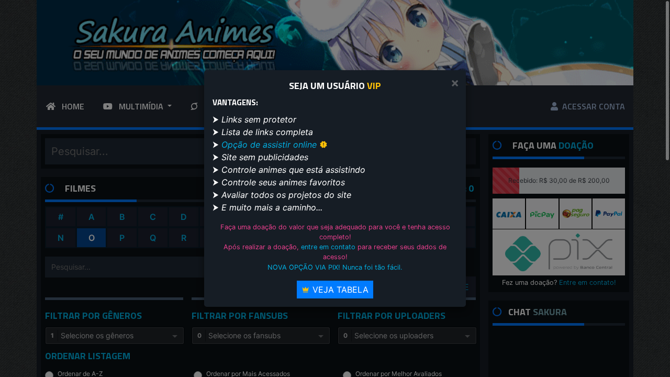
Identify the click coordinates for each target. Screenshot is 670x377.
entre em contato (328, 247)
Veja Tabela (339, 289)
